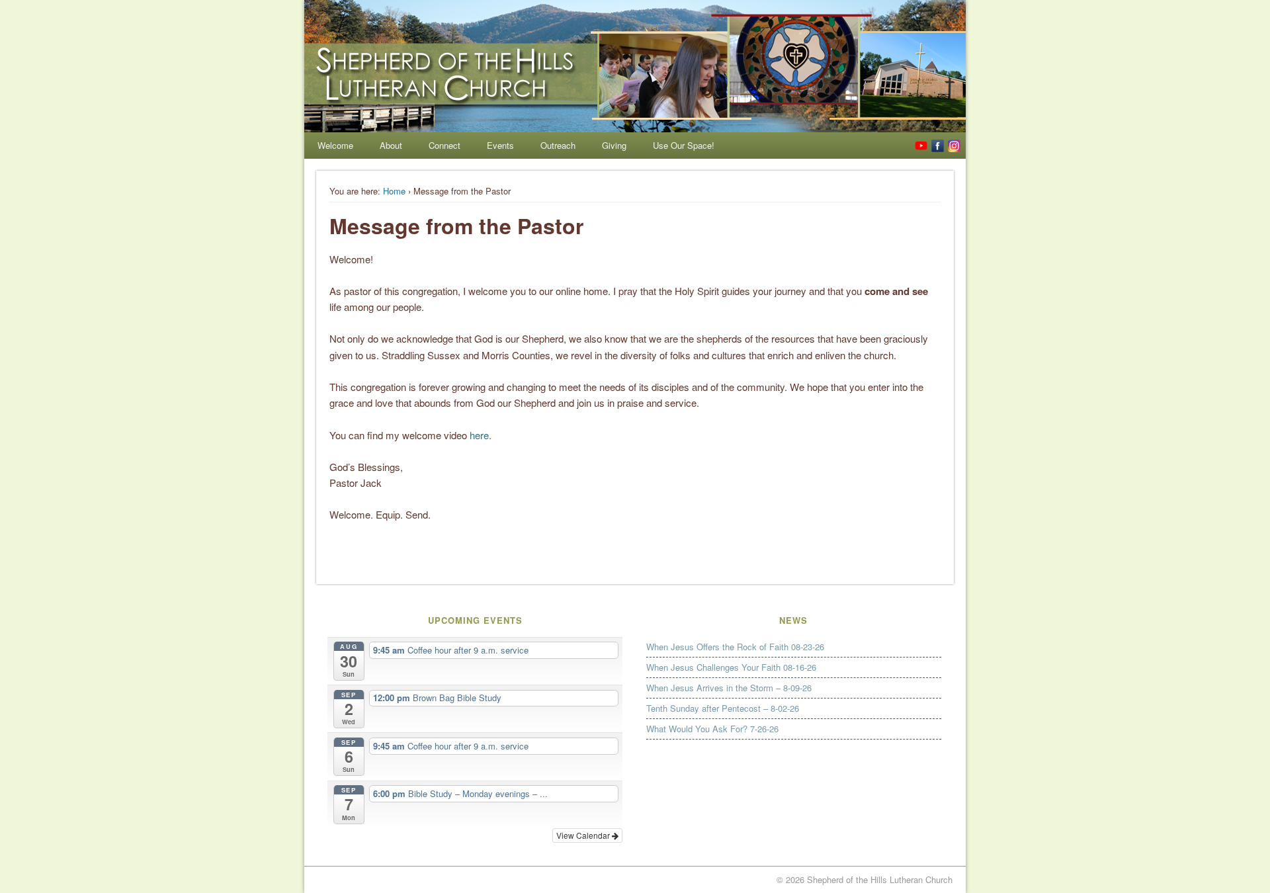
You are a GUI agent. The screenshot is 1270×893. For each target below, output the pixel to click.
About (391, 145)
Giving (614, 145)
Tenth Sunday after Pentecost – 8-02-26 (722, 708)
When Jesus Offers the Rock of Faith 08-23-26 (735, 646)
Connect (444, 145)
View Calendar (584, 835)
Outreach (557, 145)
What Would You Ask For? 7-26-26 (712, 728)
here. (480, 435)
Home (394, 191)
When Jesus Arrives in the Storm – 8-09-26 (729, 687)
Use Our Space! (683, 145)
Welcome (335, 145)
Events (500, 145)
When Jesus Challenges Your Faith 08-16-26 (731, 667)
